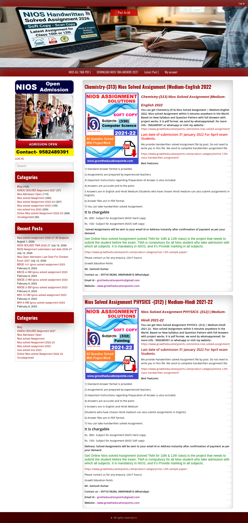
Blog (19, 186)
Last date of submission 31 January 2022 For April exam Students (184, 351)
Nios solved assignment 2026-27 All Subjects (43, 237)
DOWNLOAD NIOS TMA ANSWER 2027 (117, 72)
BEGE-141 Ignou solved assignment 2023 (41, 264)
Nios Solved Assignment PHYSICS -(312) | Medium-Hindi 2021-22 (149, 301)
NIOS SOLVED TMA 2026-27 (33, 245)
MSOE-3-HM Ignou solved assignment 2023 (42, 279)
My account (171, 72)
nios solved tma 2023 (29, 209)
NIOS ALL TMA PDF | (80, 72)
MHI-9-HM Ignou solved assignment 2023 (41, 302)
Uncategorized (25, 217)
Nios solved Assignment (30, 198)
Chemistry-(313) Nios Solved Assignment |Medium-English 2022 (148, 86)
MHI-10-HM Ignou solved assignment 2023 (41, 295)
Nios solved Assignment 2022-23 (36, 201)
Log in (241, 3)
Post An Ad (124, 12)
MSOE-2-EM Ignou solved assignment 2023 (42, 287)
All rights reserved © (125, 517)
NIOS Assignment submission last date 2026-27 (44, 249)
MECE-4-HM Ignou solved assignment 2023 (42, 272)
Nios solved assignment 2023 (34, 205)
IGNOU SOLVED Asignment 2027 (36, 190)
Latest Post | (151, 72)
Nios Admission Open (29, 194)
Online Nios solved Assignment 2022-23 (40, 213)
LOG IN (19, 158)
